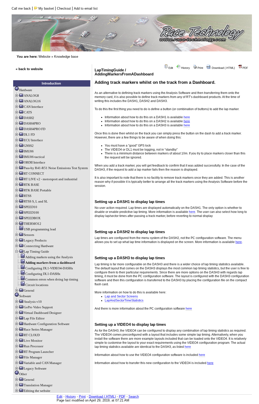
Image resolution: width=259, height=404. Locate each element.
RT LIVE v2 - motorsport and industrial (50, 179)
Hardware (25, 90)
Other (23, 374)
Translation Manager (38, 385)
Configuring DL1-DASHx (42, 274)
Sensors (29, 235)
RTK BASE (31, 185)
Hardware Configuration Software (47, 324)
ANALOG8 (31, 95)
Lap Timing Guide (36, 251)
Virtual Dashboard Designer (42, 313)
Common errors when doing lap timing (51, 279)
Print (200, 67)
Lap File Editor (34, 318)
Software (25, 296)
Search (133, 396)
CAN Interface (33, 107)
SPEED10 (30, 207)
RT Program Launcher (39, 352)
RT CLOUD (32, 335)
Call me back (21, 8)
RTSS (27, 196)
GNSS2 (29, 146)
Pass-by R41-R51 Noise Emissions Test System (56, 168)
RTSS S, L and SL (36, 201)
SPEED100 (31, 212)
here (187, 121)
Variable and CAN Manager (42, 363)
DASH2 (29, 118)
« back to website (29, 69)
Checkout (64, 8)
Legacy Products (35, 240)
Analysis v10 (33, 302)
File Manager (33, 357)
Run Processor (33, 346)
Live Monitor (33, 340)
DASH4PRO (32, 123)
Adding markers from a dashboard (50, 263)
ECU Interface (33, 140)
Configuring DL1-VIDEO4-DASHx (49, 268)
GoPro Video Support (38, 307)
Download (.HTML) (223, 67)
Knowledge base (66, 56)
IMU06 (29, 151)
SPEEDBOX (32, 218)
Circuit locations (36, 285)
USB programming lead (40, 229)
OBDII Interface (34, 162)
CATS (28, 112)
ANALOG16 (32, 101)
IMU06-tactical (34, 157)
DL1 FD (29, 134)
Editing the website (37, 391)
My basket (45, 8)
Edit (170, 67)
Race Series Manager (38, 329)
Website (44, 56)
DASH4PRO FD (34, 129)
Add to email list (86, 8)
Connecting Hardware (39, 246)
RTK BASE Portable (37, 190)
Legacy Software (35, 368)
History (185, 67)
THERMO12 (32, 224)
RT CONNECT (34, 173)
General (29, 290)
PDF (245, 67)
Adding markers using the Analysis (49, 257)
